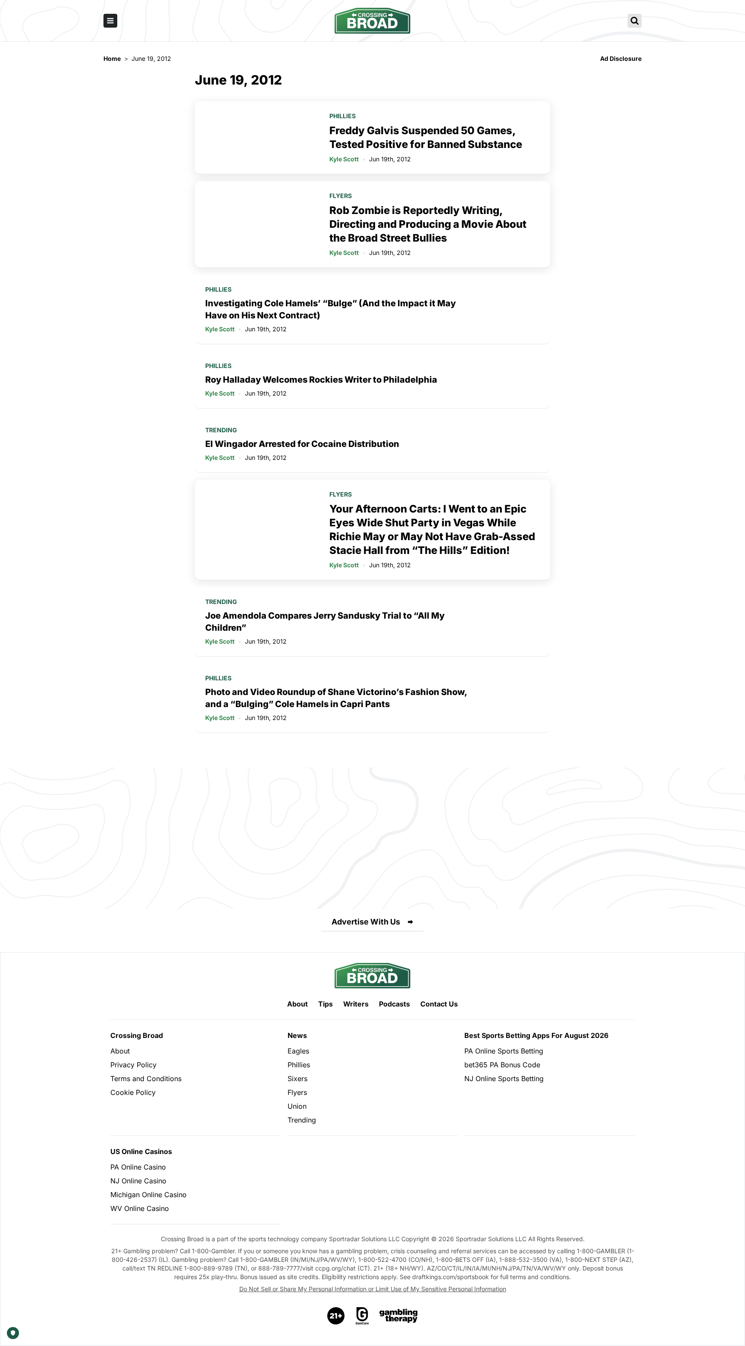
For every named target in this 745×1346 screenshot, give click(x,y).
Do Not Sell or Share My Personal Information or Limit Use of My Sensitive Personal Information (372, 1289)
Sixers (297, 1078)
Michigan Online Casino (148, 1194)
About (297, 1004)
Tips (325, 1004)
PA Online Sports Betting (503, 1051)
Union (297, 1106)
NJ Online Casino (138, 1180)
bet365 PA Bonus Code (502, 1064)
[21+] (336, 1315)
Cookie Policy (133, 1092)
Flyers (340, 195)
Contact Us (439, 1004)
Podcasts (394, 1004)
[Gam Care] (362, 1315)
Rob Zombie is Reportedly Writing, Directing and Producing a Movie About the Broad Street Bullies (427, 224)
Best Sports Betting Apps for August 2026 (536, 1035)
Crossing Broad (136, 1035)
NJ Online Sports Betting (504, 1078)
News (297, 1035)
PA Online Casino (138, 1167)
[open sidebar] (110, 21)
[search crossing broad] (635, 21)
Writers (356, 1004)
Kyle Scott (344, 159)
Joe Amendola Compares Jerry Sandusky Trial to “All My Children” (324, 621)
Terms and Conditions (146, 1078)
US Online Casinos (141, 1151)
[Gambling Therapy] (398, 1315)
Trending (221, 430)
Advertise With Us (366, 921)
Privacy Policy (133, 1064)
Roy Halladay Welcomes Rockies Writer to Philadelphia (321, 379)
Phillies (342, 116)
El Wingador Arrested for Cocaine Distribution (302, 444)
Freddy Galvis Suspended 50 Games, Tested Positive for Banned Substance (425, 137)
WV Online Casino (139, 1208)
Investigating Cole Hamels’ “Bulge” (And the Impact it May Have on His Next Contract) (330, 309)
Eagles (298, 1051)
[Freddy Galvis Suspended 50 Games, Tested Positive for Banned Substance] (257, 137)
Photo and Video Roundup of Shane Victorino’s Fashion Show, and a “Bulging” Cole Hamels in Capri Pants (336, 698)
